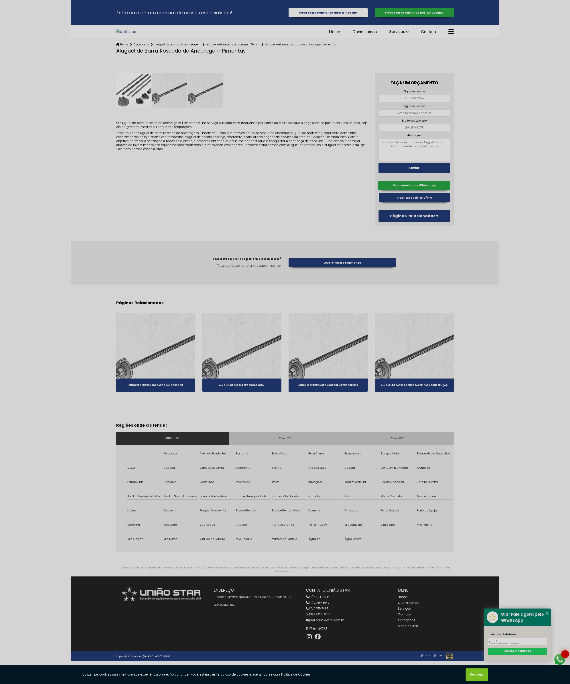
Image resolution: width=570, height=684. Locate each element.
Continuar (477, 674)
